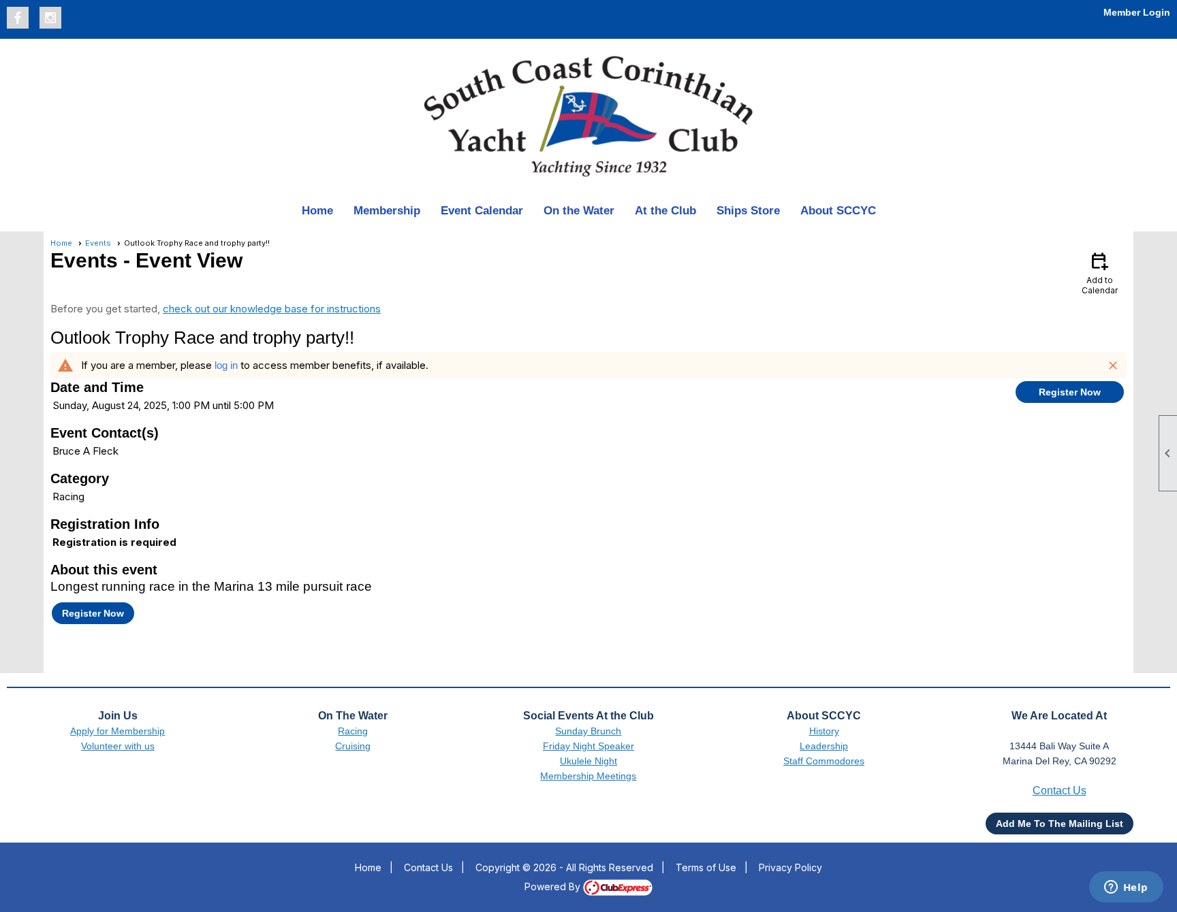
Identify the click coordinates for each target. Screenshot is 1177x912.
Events (98, 243)
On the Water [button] (579, 210)
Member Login (1136, 12)
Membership (387, 210)
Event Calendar (482, 210)
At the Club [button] (665, 210)
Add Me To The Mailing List (1059, 823)
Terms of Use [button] (706, 867)
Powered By (553, 886)
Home (317, 210)
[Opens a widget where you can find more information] (1125, 888)
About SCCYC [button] (838, 210)
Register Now (1070, 392)
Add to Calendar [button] (1100, 272)
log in (226, 365)
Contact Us (428, 867)
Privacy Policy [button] (790, 867)
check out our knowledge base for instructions (272, 308)
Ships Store (748, 210)
